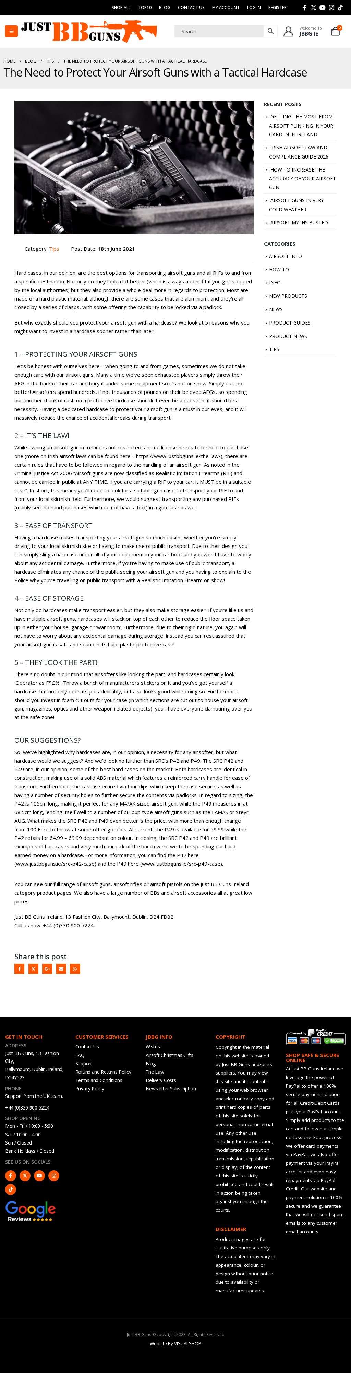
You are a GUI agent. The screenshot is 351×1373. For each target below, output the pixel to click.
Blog (164, 7)
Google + (47, 969)
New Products (288, 296)
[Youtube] (322, 7)
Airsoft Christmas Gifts (169, 1055)
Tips (54, 248)
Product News (288, 336)
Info (275, 282)
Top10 (145, 7)
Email (61, 969)
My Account (226, 7)
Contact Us (191, 7)
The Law (155, 1072)
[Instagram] (331, 7)
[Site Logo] (89, 31)
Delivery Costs (161, 1080)
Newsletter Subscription (171, 1088)
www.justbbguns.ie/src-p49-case (181, 863)
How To (279, 269)
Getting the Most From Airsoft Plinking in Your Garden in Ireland (301, 125)
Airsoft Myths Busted (299, 222)
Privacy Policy (89, 1088)
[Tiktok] (340, 7)
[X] (313, 7)
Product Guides (290, 322)
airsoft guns (181, 272)
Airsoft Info (285, 256)
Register (277, 7)
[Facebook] (304, 7)
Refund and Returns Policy (103, 1072)
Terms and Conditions (98, 1080)
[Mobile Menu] (11, 31)
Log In (254, 7)
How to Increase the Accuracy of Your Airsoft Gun (302, 178)
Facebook (19, 969)
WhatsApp (75, 969)
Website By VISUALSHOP (175, 1343)
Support (83, 1063)
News (276, 309)
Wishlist (154, 1046)
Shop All (121, 7)
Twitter (33, 969)
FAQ (80, 1055)
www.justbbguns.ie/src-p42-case (55, 863)
